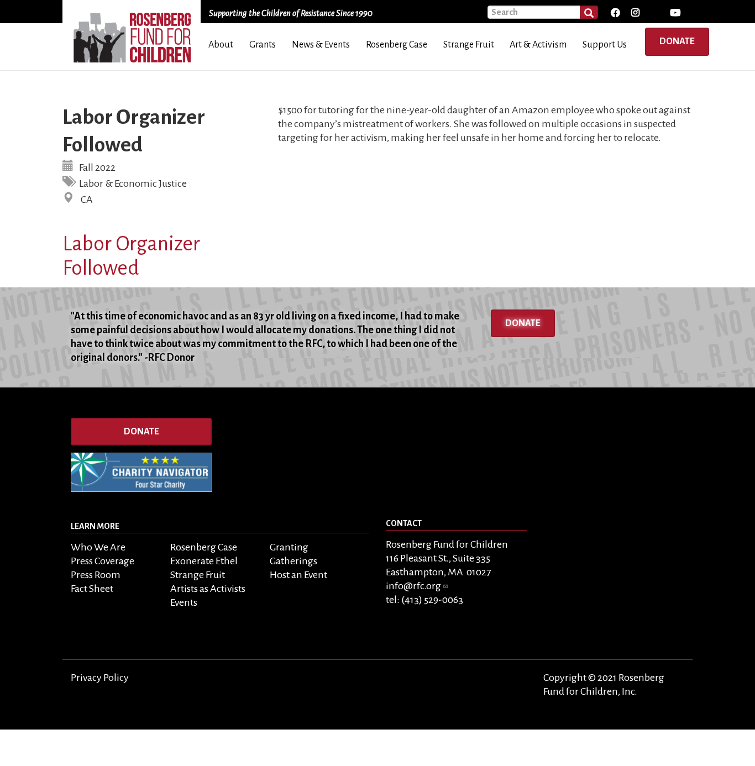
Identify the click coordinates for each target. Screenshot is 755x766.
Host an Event (298, 574)
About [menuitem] (220, 45)
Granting (289, 547)
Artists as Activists (207, 588)
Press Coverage (102, 560)
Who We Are (98, 547)
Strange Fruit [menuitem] (468, 45)
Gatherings (293, 560)
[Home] (135, 33)
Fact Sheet (92, 588)
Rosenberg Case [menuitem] (396, 45)
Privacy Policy (100, 677)
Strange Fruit (197, 574)
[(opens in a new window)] (615, 13)
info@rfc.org (413, 585)
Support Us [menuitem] (605, 45)
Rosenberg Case (203, 547)
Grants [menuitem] (262, 45)
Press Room (95, 574)
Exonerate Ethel (204, 560)
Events (183, 602)
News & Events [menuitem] (321, 45)
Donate (677, 41)
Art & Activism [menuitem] (538, 45)
